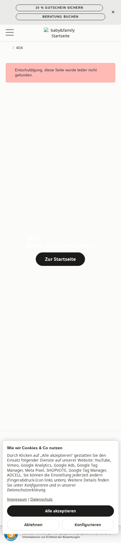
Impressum (17, 499)
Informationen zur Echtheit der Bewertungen (51, 537)
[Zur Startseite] (60, 33)
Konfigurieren (88, 524)
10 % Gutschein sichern (59, 7)
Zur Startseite (60, 259)
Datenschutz (41, 499)
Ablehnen (33, 524)
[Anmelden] (101, 33)
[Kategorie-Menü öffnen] (10, 32)
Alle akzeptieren (60, 511)
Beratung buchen (60, 16)
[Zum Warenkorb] (111, 33)
